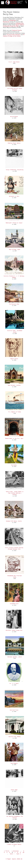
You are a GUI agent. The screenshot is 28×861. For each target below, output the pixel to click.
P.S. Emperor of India (14, 411)
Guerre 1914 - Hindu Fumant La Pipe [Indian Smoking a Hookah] (14, 493)
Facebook (6, 22)
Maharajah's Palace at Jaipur (14, 222)
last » (18, 854)
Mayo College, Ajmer (14, 249)
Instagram (12, 20)
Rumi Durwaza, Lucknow (14, 385)
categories (19, 23)
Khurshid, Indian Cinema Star (14, 630)
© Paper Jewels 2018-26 (14, 859)
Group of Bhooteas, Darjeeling (14, 169)
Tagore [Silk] (14, 358)
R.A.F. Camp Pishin (14, 62)
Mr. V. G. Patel (14, 683)
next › (12, 854)
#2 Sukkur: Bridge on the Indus (13, 35)
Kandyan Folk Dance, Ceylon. (14, 521)
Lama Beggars (14, 763)
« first (6, 851)
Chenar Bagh (14, 789)
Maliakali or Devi (14, 196)
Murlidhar (14, 465)
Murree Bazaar (14, 116)
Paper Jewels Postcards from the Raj (13, 25)
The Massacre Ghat (14, 304)
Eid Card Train (14, 710)
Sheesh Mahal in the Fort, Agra (14, 438)
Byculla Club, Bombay (15, 736)
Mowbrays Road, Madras (14, 143)
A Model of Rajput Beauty (14, 844)
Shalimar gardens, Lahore (14, 656)
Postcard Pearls (16, 30)
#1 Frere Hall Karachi (13, 34)
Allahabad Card (14, 603)
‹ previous (15, 851)
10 (23, 852)
